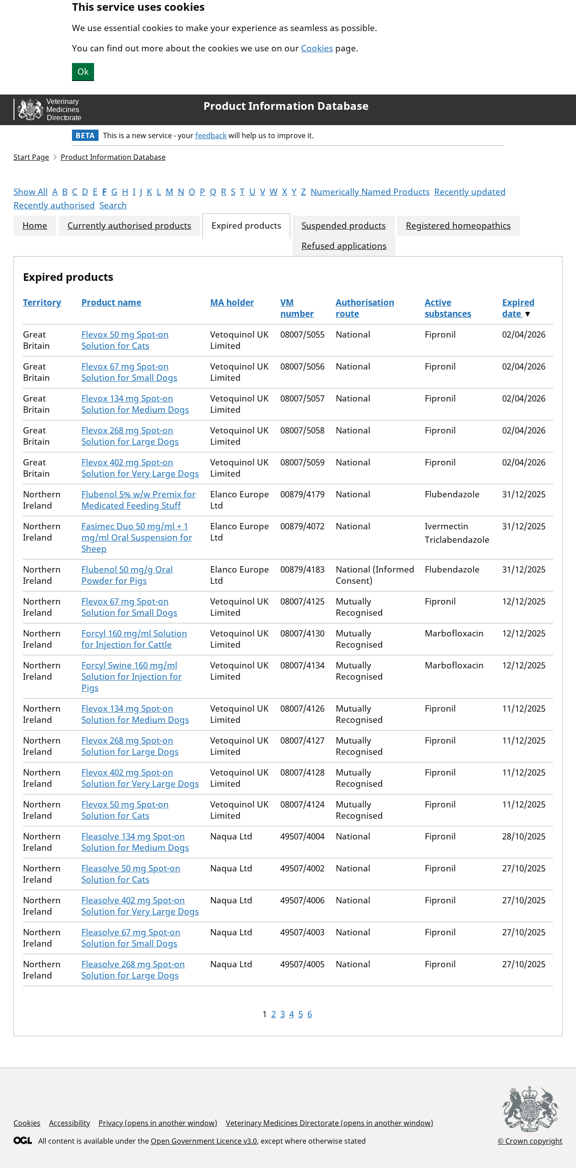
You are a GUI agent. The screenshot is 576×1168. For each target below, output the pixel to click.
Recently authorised (54, 205)
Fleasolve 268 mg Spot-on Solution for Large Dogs (133, 969)
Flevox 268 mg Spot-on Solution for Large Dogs (130, 435)
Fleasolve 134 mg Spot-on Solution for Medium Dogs (135, 841)
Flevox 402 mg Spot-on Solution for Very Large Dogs (140, 467)
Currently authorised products (129, 225)
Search (113, 205)
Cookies (317, 48)
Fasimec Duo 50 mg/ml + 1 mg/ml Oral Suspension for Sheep (136, 537)
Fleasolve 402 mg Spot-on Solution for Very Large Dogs (140, 905)
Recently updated (470, 192)
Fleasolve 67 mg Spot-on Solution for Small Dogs (130, 937)
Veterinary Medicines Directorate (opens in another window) (329, 1123)
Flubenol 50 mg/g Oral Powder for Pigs (127, 575)
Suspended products (344, 225)
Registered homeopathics (458, 225)
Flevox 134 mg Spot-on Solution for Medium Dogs (135, 403)
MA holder (232, 302)
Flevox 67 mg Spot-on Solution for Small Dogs (129, 372)
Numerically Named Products (370, 192)
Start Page (31, 157)
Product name (111, 302)
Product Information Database (286, 106)
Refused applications (344, 246)
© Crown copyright (530, 1140)
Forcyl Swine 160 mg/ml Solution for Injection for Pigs (131, 676)
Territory (42, 302)
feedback (211, 135)
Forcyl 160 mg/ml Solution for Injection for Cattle (134, 638)
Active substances (448, 308)
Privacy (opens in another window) (158, 1123)
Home (34, 225)
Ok (83, 71)
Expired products (246, 225)
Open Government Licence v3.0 (204, 1141)
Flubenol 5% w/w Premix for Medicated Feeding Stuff (138, 499)
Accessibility (69, 1123)
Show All (31, 192)
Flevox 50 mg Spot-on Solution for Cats (125, 340)
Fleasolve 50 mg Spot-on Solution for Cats (130, 873)
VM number (297, 308)
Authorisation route (365, 308)
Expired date (518, 308)
